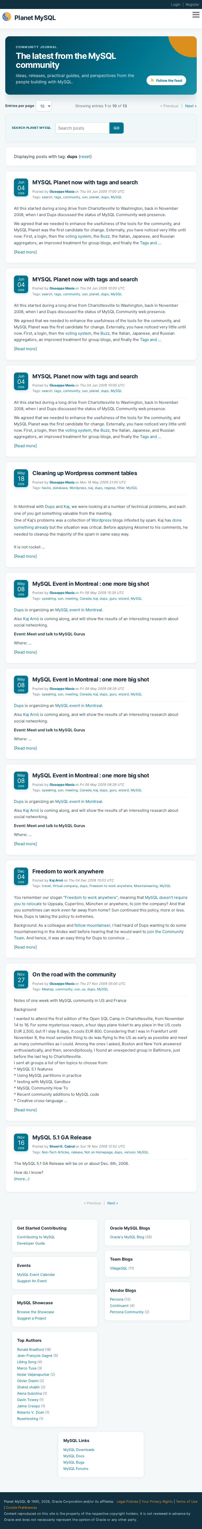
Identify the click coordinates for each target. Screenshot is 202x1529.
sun (85, 197)
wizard (123, 598)
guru (113, 598)
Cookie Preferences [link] (21, 1508)
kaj (90, 488)
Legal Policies (127, 1501)
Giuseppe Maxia (61, 191)
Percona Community (129, 1312)
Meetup (48, 989)
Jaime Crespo (31, 1406)
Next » (191, 106)
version (129, 1152)
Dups (50, 506)
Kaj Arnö (31, 618)
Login (175, 4)
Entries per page (19, 106)
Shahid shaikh (31, 1387)
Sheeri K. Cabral (62, 1146)
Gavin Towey (30, 1400)
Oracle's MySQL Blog (131, 1237)
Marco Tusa (29, 1368)
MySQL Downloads (78, 1450)
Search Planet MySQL (31, 128)
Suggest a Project (31, 1318)
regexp (109, 488)
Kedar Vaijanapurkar (36, 1374)
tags (57, 197)
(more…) (21, 1178)
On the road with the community (74, 974)
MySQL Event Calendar (36, 1274)
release (77, 1152)
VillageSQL (122, 1268)
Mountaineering (146, 886)
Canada (86, 598)
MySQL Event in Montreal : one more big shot (90, 583)
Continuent (122, 1305)
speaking (49, 598)
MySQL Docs (73, 1456)
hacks (46, 488)
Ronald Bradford (34, 1349)
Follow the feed (168, 80)
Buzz (105, 236)
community (71, 197)
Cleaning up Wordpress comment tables (84, 473)
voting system (78, 236)
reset (85, 156)
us (83, 989)
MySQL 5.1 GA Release (61, 1137)
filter (120, 488)
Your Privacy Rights (157, 1501)
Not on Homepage (98, 1152)
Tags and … (150, 242)
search (47, 197)
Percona (120, 1299)
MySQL (116, 197)
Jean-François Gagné (37, 1355)
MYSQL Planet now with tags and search (85, 182)
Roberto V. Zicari (33, 1412)
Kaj (66, 506)
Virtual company (65, 886)
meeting (71, 598)
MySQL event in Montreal (78, 609)
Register (192, 4)
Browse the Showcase (35, 1312)
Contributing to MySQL (36, 1237)
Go (117, 128)
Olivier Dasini (30, 1381)
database (60, 488)
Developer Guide (31, 1243)
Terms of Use (186, 1501)
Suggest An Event (32, 1281)
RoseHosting (30, 1418)
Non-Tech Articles (55, 1152)
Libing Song (29, 1362)
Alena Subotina (32, 1393)
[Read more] (25, 251)
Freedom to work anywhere (68, 871)
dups (105, 197)
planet (94, 197)
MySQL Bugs (73, 1462)
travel (46, 886)
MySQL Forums (75, 1468)
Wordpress (78, 488)
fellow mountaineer (92, 925)
